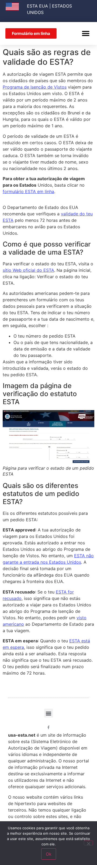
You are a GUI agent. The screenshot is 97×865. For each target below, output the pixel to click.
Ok (48, 854)
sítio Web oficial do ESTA (28, 270)
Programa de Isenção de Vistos (35, 87)
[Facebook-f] (48, 727)
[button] (85, 33)
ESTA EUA (37, 6)
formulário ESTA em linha (28, 191)
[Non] (88, 843)
